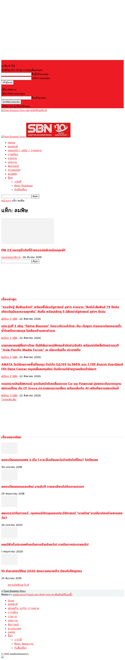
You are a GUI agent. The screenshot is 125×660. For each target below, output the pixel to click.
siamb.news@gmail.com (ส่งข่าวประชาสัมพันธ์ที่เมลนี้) (42, 594)
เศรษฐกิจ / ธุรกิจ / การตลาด (25, 150)
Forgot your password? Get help (18, 86)
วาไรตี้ (17, 182)
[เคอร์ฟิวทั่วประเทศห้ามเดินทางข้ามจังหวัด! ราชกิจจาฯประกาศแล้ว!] (9, 537)
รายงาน (12, 158)
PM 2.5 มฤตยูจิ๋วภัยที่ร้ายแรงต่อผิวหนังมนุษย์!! (33, 250)
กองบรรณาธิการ (11, 257)
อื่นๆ (10, 178)
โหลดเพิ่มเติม (8, 399)
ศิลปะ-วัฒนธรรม (23, 186)
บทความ (12, 162)
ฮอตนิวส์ (13, 147)
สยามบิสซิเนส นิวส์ (18, 585)
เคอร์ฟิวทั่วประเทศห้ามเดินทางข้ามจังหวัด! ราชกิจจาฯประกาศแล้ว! (45, 544)
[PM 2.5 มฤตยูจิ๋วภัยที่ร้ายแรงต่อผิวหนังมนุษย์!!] (27, 243)
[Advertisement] (39, 117)
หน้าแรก (6, 200)
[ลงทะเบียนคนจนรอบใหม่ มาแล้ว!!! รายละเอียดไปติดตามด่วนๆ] (9, 479)
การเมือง (13, 154)
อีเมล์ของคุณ (38, 97)
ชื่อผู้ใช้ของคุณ (39, 74)
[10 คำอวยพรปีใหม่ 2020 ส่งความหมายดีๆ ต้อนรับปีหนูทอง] (9, 564)
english (12, 174)
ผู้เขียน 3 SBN (9, 319)
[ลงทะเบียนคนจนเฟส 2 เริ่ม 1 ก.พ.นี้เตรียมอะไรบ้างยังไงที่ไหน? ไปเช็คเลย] (9, 453)
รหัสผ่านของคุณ (40, 78)
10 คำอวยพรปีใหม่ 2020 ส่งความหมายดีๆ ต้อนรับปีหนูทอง (41, 571)
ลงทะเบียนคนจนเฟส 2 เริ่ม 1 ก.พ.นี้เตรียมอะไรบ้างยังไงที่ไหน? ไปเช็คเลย (49, 460)
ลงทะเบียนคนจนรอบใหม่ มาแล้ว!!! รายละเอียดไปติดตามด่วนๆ (42, 486)
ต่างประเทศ (14, 170)
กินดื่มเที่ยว (20, 190)
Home (11, 143)
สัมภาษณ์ (13, 166)
